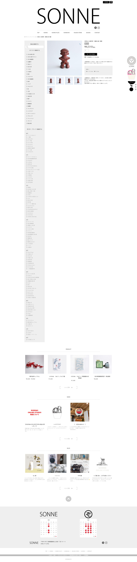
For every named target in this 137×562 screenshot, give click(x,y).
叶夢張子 (30, 247)
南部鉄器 (30, 261)
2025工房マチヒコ (32, 56)
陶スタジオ (30, 239)
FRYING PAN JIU (32, 288)
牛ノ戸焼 (30, 140)
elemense (30, 144)
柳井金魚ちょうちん (32, 322)
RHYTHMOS (31, 330)
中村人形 (30, 255)
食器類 (29, 106)
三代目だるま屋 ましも (33, 196)
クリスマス (30, 76)
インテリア (30, 111)
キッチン (30, 101)
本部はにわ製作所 (32, 297)
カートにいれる (91, 54)
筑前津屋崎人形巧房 (32, 234)
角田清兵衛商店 (31, 232)
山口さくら (30, 325)
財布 (29, 81)
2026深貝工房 (31, 54)
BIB (28, 284)
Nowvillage (30, 252)
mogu (29, 313)
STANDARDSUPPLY (33, 209)
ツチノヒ (30, 230)
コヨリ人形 (30, 178)
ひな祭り (30, 71)
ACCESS (88, 32)
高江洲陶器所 (31, 223)
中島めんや (30, 254)
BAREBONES (31, 295)
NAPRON (30, 259)
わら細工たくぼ (31, 93)
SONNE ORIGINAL (32, 216)
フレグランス (31, 108)
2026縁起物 (30, 59)
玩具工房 (30, 164)
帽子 (29, 98)
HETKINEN (30, 293)
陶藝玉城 (30, 238)
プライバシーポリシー (62, 555)
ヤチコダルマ (31, 320)
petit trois (30, 292)
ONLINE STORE (78, 32)
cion (29, 198)
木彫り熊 (30, 96)
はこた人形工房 (31, 273)
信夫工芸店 (30, 200)
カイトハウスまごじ (32, 156)
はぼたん (30, 275)
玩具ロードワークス (32, 334)
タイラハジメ (31, 221)
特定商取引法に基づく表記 (75, 555)
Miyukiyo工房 (31, 308)
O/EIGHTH (30, 151)
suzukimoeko (31, 205)
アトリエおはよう (32, 135)
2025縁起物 (30, 79)
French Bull (31, 290)
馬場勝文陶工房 (31, 281)
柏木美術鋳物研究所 (32, 158)
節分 (29, 74)
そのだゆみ (30, 214)
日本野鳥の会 (31, 263)
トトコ (29, 245)
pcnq (29, 282)
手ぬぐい (30, 64)
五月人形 (30, 66)
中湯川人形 (30, 257)
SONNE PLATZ (55, 32)
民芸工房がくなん (32, 309)
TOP (38, 32)
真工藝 (29, 202)
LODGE (29, 332)
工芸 (29, 91)
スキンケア (30, 86)
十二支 (29, 69)
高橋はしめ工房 (31, 225)
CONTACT (97, 32)
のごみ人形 (30, 266)
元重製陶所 (30, 315)
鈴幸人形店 (30, 207)
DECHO (29, 236)
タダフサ (30, 227)
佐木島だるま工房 (32, 189)
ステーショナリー (32, 113)
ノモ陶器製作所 (31, 268)
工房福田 (30, 175)
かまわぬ (30, 162)
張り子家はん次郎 (32, 279)
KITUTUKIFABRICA (32, 165)
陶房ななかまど (31, 241)
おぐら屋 (30, 149)
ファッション (31, 118)
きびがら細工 (31, 167)
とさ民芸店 (30, 243)
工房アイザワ (31, 171)
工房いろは (30, 173)
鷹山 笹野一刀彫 (31, 191)
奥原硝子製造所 (31, 148)
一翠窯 (29, 137)
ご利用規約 (85, 555)
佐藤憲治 (30, 192)
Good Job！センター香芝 (34, 169)
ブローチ (30, 120)
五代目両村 (30, 182)
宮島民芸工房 (31, 306)
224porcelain (31, 265)
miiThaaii (30, 311)
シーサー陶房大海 (32, 203)
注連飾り (30, 61)
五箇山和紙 (30, 180)
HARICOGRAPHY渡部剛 (33, 277)
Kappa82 (30, 160)
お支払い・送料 (52, 555)
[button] (80, 44)
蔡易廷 (29, 187)
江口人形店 (30, 142)
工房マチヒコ (31, 304)
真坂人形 (30, 302)
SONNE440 (67, 32)
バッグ (29, 83)
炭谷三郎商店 (31, 211)
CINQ (29, 194)
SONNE (45, 32)
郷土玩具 (30, 123)
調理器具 (30, 103)
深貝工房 (30, 286)
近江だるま (30, 146)
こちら (97, 57)
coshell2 (30, 176)
